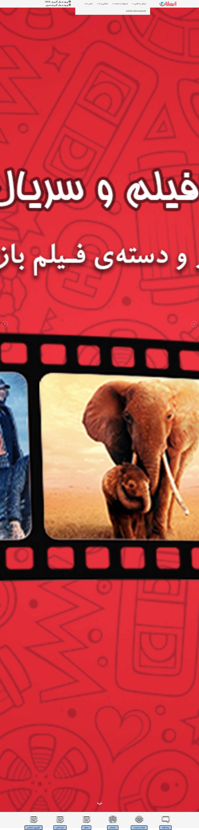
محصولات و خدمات (121, 3)
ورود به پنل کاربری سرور (57, 5)
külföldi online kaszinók (136, 11)
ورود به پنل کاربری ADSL (57, 2)
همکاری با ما (103, 3)
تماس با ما (89, 3)
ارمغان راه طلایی (140, 3)
